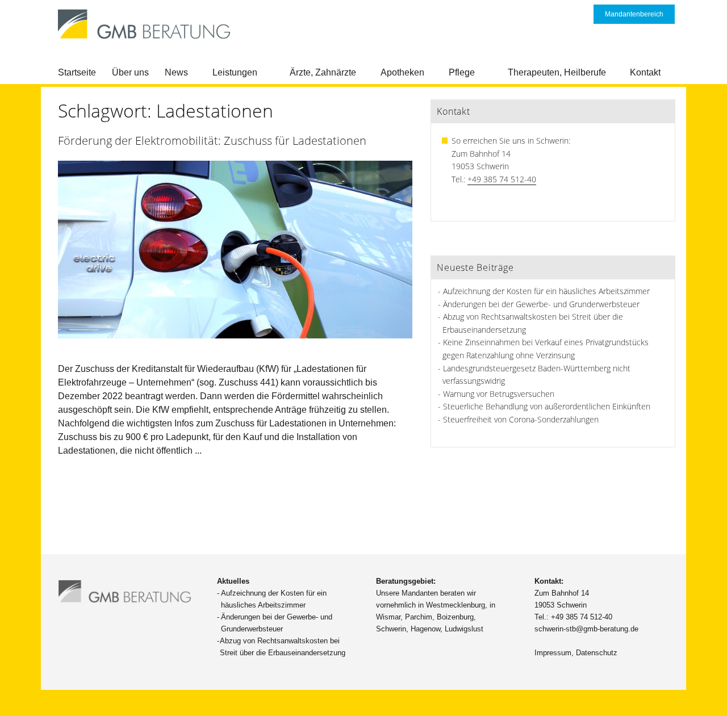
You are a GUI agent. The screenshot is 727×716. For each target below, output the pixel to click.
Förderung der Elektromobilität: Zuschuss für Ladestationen (212, 140)
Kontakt (645, 72)
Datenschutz (596, 652)
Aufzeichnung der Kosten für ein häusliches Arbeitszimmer (546, 291)
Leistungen (234, 72)
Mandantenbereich (634, 14)
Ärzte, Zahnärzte (323, 72)
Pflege (462, 72)
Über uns (130, 72)
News (176, 72)
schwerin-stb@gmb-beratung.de (586, 629)
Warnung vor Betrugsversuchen (498, 393)
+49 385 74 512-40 (501, 179)
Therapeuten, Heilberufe (557, 72)
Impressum (552, 652)
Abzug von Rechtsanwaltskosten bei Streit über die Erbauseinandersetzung (282, 647)
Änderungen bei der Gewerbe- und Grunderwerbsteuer (541, 304)
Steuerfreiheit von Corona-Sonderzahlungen (521, 419)
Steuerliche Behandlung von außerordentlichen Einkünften (546, 406)
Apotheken (402, 72)
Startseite (77, 72)
